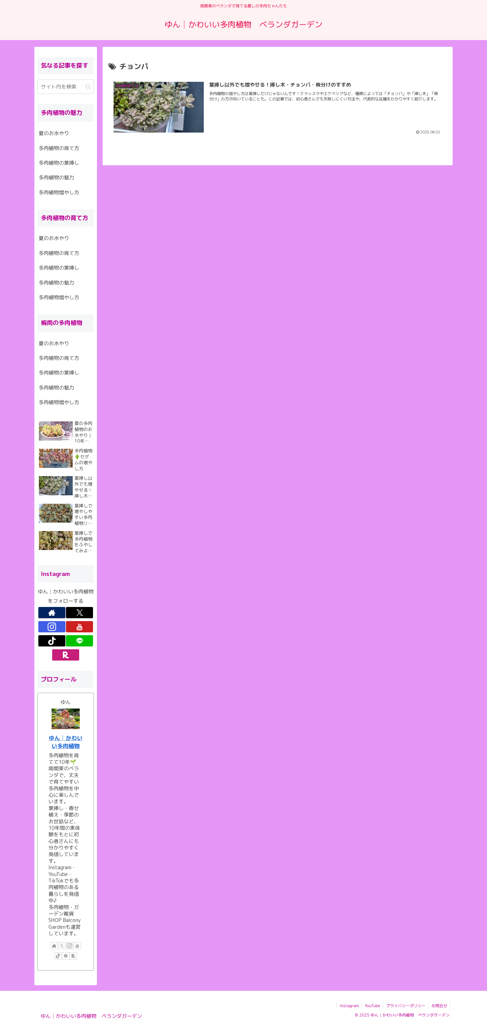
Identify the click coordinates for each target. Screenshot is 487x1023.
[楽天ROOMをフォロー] (65, 655)
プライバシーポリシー (406, 1005)
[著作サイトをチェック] (51, 612)
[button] (88, 86)
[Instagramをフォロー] (51, 626)
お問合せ (439, 1005)
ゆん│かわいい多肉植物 (66, 742)
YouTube (372, 1005)
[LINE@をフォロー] (79, 640)
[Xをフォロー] (79, 612)
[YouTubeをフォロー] (79, 626)
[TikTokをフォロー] (51, 640)
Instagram (349, 1005)
